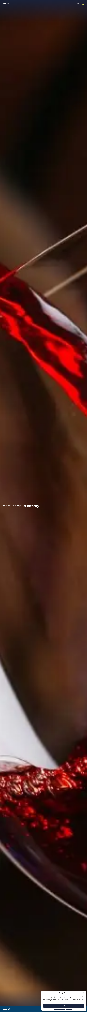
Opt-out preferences (59, 1009)
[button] (83, 993)
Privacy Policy (69, 1009)
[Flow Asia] (7, 3)
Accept (64, 1005)
